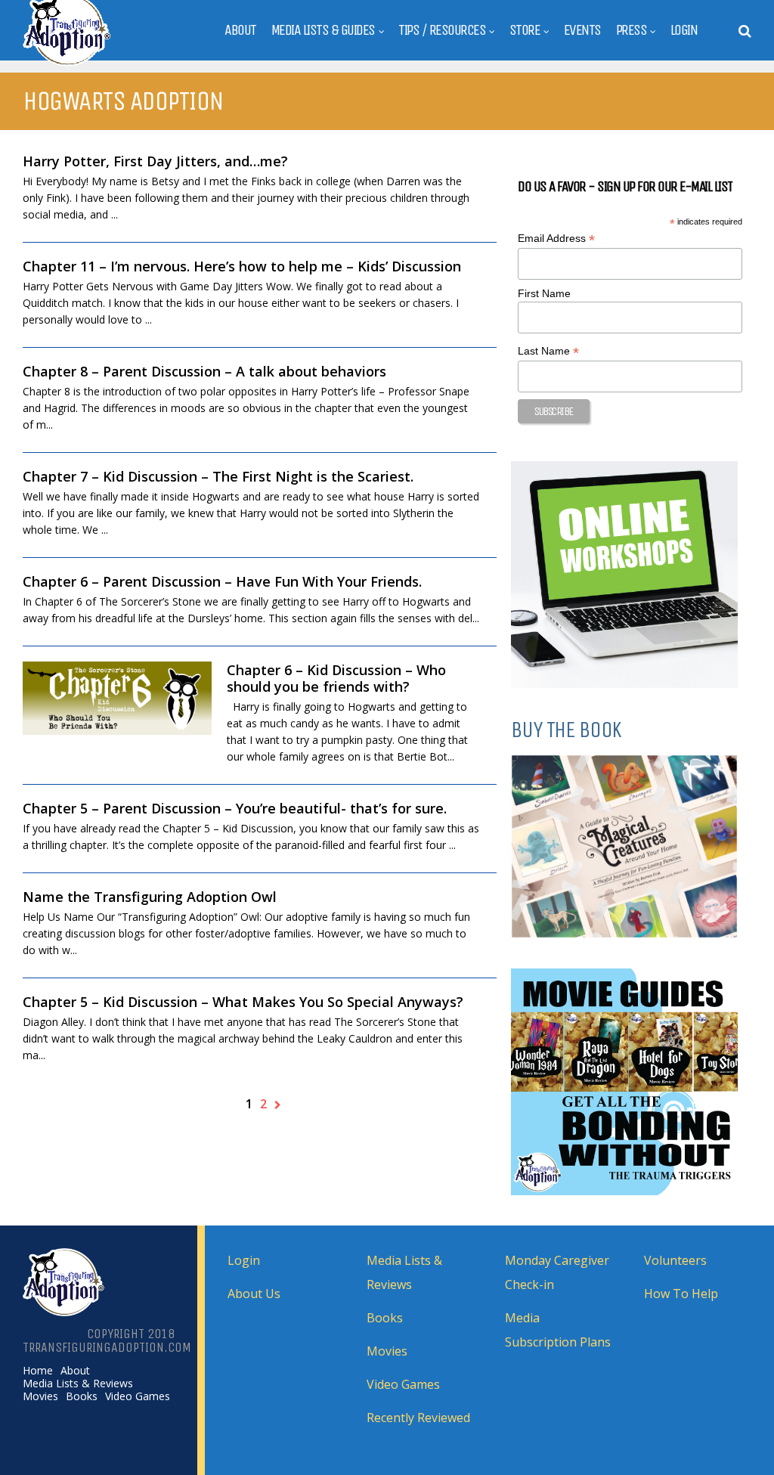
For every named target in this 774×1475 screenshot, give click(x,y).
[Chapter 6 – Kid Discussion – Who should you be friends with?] (117, 698)
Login (684, 30)
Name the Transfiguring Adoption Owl (150, 897)
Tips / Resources (441, 30)
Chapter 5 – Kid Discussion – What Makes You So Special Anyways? (243, 1002)
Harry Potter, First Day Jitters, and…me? (155, 161)
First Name (544, 293)
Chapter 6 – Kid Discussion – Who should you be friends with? (336, 678)
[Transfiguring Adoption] (105, 63)
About (240, 30)
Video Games (137, 1396)
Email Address (556, 238)
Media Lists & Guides (323, 30)
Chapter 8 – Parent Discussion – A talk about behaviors (204, 371)
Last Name (548, 351)
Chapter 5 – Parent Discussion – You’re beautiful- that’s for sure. (235, 808)
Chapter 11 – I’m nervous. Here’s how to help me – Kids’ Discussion (242, 266)
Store (524, 30)
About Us (254, 1293)
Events (582, 30)
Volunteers (675, 1260)
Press (631, 30)
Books (82, 1396)
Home (38, 1370)
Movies (40, 1396)
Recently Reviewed (418, 1417)
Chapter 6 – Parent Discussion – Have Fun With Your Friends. (222, 581)
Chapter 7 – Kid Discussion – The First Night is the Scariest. (218, 476)
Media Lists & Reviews (78, 1383)
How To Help (681, 1293)
